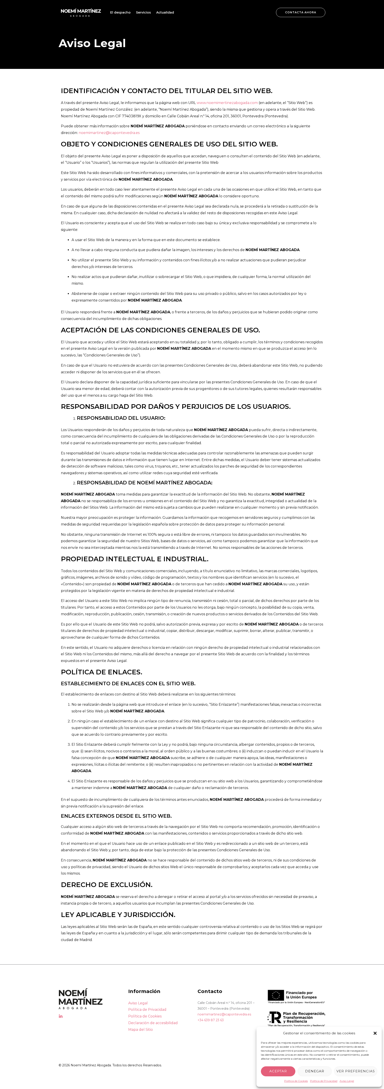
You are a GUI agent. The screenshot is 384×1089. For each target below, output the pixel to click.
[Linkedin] (61, 1016)
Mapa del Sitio (140, 1029)
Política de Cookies (296, 1081)
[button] (375, 1033)
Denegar (314, 1071)
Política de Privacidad (323, 1081)
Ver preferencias (355, 1071)
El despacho (120, 12)
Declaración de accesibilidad (153, 1023)
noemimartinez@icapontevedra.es (109, 133)
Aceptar (278, 1071)
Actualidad (165, 12)
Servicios (143, 12)
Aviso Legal (347, 1081)
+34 (211, 1020)
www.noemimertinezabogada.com (227, 103)
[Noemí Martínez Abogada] (81, 12)
